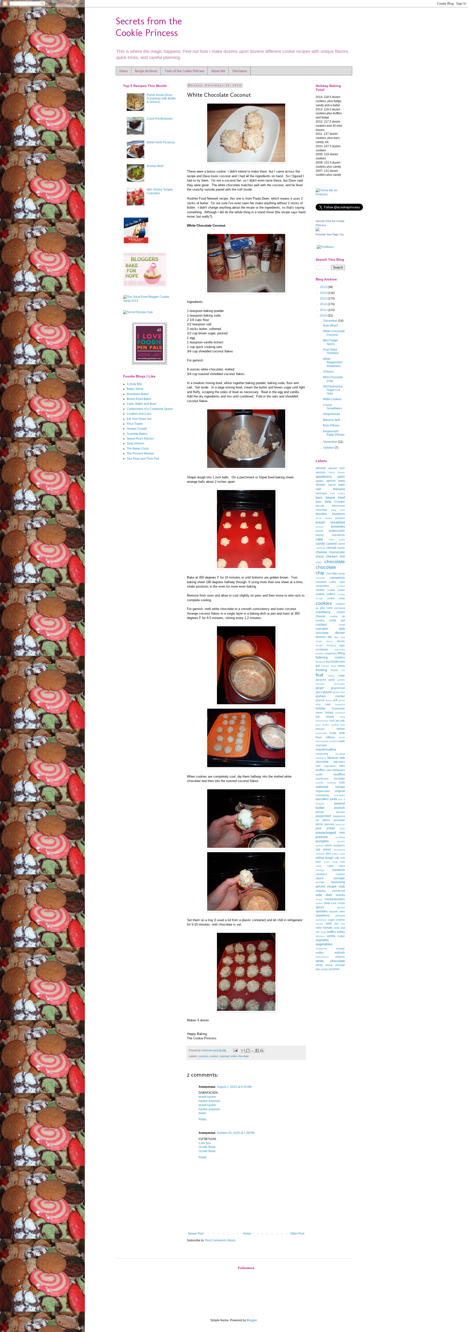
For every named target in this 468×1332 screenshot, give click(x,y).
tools (337, 927)
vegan (341, 936)
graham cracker (330, 696)
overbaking (322, 795)
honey (329, 712)
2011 (324, 310)
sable (319, 866)
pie (317, 820)
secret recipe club (330, 886)
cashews (320, 548)
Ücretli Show (207, 1147)
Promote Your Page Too (330, 234)
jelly (343, 720)
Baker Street (135, 389)
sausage (339, 878)
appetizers (324, 476)
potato (331, 828)
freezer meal (328, 666)
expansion (331, 653)
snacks (340, 895)
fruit (319, 674)
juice (318, 725)
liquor (319, 737)
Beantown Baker (138, 394)
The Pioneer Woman (140, 453)
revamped (339, 849)
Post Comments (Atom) (220, 1240)
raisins (328, 845)
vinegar (340, 948)
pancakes (322, 799)
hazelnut (340, 704)
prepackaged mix (330, 832)
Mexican (333, 758)
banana (339, 489)
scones (320, 882)
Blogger (252, 1320)
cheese (321, 552)
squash (333, 911)
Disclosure (240, 71)
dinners (321, 637)
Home (123, 71)
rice (328, 853)
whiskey (340, 956)
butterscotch (337, 530)
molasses (338, 770)
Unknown (208, 1050)
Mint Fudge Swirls (330, 342)
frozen (334, 670)
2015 (324, 287)
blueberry (338, 514)
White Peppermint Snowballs (332, 362)
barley (341, 493)
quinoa (319, 845)
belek (202, 1113)
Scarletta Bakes (137, 433)
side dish (324, 895)
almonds (321, 472)
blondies (321, 514)
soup (327, 903)
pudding (340, 837)
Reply (202, 1119)
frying (331, 675)
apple (341, 476)
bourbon (340, 518)
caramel (331, 543)
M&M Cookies (332, 399)
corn (329, 608)
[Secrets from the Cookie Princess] (318, 230)
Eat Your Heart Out (139, 419)
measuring (322, 753)
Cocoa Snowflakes (332, 406)
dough (319, 645)
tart (336, 923)
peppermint (323, 816)
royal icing (330, 861)
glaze (319, 692)
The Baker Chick (138, 448)
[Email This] (243, 1050)
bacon (332, 484)
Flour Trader (135, 423)
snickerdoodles (335, 899)
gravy (329, 700)
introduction (322, 720)
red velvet (323, 849)
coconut (203, 1056)
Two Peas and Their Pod (143, 458)
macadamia (322, 741)
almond (321, 468)
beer (319, 501)
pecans (340, 812)
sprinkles (322, 911)
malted (333, 741)
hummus (340, 712)
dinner (340, 633)
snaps (319, 899)
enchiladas (322, 649)
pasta (333, 799)
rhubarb (320, 853)
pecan (320, 812)
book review (324, 518)
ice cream (325, 716)
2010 (324, 315)
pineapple (339, 820)
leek (342, 725)
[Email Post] (235, 1050)
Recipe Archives (146, 71)
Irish (332, 720)
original (340, 791)
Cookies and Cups (139, 413)
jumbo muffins (330, 725)
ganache (321, 679)
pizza (319, 824)
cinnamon (337, 577)
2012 (324, 304)
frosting (321, 670)
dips (336, 637)
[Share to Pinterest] (261, 1050)
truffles (331, 932)
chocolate (334, 561)
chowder (320, 578)
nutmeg (331, 782)
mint (328, 770)
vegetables (324, 944)
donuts (341, 641)
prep (342, 828)
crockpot (321, 624)
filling (341, 653)
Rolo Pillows (331, 425)
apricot (330, 481)
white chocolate (240, 1056)
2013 (324, 298)
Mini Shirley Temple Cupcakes (160, 191)
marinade (321, 745)
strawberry (323, 915)
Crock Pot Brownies (160, 118)
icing (342, 716)
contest (341, 586)
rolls (336, 857)
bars (319, 497)
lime (342, 733)
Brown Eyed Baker (139, 399)
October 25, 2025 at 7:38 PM (235, 1133)
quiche (341, 841)
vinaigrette (321, 948)
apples (319, 480)
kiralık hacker (207, 1097)
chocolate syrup (335, 573)
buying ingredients (330, 534)
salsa (342, 865)
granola (320, 700)
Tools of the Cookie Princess (184, 71)
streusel (340, 915)
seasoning (338, 882)
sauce (320, 878)
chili (342, 556)
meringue (321, 758)
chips (319, 562)
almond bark (336, 468)
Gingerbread (331, 414)
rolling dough (324, 857)
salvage (320, 870)
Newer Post (196, 1233)
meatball (340, 754)
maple (341, 741)
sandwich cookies (330, 874)
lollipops (330, 737)
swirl (329, 923)
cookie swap (336, 598)
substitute (321, 919)
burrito (319, 530)
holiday (320, 708)
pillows (326, 820)
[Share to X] (252, 1050)
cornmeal (339, 608)
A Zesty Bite (134, 384)
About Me (218, 71)
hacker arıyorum (209, 1101)
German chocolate (330, 684)
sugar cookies (336, 919)
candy (320, 543)
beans (330, 497)
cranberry (323, 612)
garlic (332, 679)
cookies (213, 1056)
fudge (341, 675)
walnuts (340, 952)
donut (329, 641)
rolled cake (338, 853)
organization (323, 791)
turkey (341, 932)
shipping (320, 890)
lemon (341, 729)
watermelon (322, 957)
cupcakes (322, 628)
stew (342, 911)
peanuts (339, 808)
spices (320, 907)
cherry (320, 556)
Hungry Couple (137, 428)
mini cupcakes (326, 765)
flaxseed (320, 661)
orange (340, 787)
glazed (327, 692)
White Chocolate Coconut (334, 332)
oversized (339, 795)
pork (319, 828)
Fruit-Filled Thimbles (331, 351)
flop (328, 661)
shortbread (338, 890)
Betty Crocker (335, 501)
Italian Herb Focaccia (161, 142)
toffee (319, 927)
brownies (338, 526)
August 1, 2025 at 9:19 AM (234, 1087)
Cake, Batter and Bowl (141, 403)
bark (332, 493)
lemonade (321, 733)
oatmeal (224, 1056)
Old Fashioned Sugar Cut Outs (332, 390)
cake (319, 539)
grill (335, 700)
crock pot (337, 620)
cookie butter (336, 590)
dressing (331, 645)
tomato (327, 927)
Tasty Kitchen (135, 443)
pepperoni (339, 816)
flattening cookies (330, 657)
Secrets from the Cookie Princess (149, 27)
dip (330, 637)
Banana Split (331, 420)
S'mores (328, 371)
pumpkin (322, 841)
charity (341, 547)
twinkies (320, 936)
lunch (342, 737)
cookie (320, 590)
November (330, 442)
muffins (339, 774)
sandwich (338, 870)
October (329, 447)
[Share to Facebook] (257, 1050)
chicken (332, 556)
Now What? (330, 325)
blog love (338, 510)
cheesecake (337, 552)
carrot (341, 543)
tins (343, 923)
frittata (341, 665)
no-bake (339, 778)
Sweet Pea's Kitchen (140, 438)
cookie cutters (325, 594)
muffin (319, 774)
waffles (320, 952)
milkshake (339, 761)
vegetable (322, 940)
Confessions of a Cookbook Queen (150, 409)
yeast (324, 969)
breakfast (338, 522)
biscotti (320, 505)
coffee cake (337, 581)
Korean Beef (155, 166)
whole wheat (324, 965)
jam (338, 720)
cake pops (337, 539)
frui (343, 670)
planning (329, 824)
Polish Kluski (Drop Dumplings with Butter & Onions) (161, 98)
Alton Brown (337, 472)
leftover (320, 728)
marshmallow (326, 749)
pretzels (322, 837)
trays (323, 932)
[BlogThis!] (247, 1050)
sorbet (319, 903)
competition (322, 585)
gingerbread (338, 687)
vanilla (331, 936)
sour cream (338, 903)
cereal (331, 548)
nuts (342, 782)
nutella (319, 782)
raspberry (339, 845)
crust (342, 624)
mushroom (322, 778)
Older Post (297, 1233)
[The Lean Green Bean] (150, 365)
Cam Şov (205, 1143)
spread (341, 907)
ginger (320, 688)
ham (328, 704)
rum (342, 861)
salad (330, 865)
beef (341, 497)
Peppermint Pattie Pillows (333, 433)
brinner (319, 526)
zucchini (334, 969)
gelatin (341, 679)
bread (320, 522)
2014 (324, 293)
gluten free (339, 692)
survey (319, 923)
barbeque (321, 493)
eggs (342, 645)
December (330, 320)
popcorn (340, 824)
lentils (333, 733)
